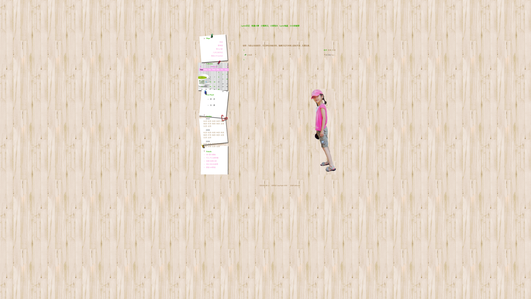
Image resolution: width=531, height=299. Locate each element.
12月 (209, 126)
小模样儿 (265, 26)
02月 (209, 121)
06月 (205, 124)
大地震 (249, 55)
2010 (208, 119)
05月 (222, 121)
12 (206, 82)
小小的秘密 (295, 26)
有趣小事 (255, 26)
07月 (209, 124)
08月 (214, 124)
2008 (208, 141)
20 (210, 86)
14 (214, 82)
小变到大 (274, 26)
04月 (218, 121)
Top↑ (333, 55)
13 (210, 82)
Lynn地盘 (284, 26)
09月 (218, 124)
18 (202, 86)
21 (214, 86)
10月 (222, 124)
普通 (329, 50)
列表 (334, 50)
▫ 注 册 (210, 105)
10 (227, 79)
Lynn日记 (245, 26)
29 (218, 89)
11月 (205, 126)
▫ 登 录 (210, 99)
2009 (208, 130)
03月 (214, 121)
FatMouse (296, 185)
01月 (205, 121)
